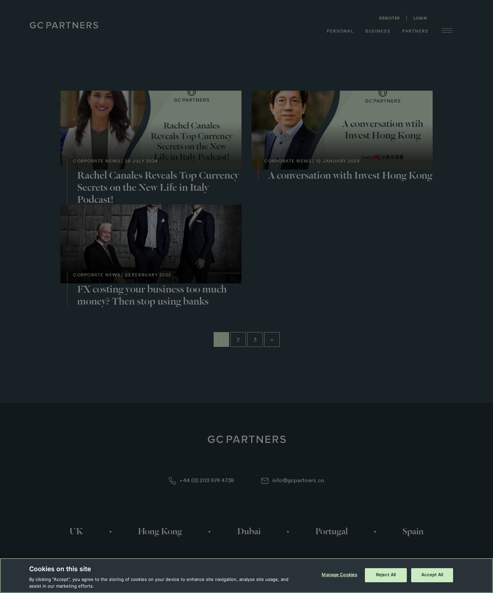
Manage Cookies (339, 575)
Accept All (432, 575)
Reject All (386, 575)
